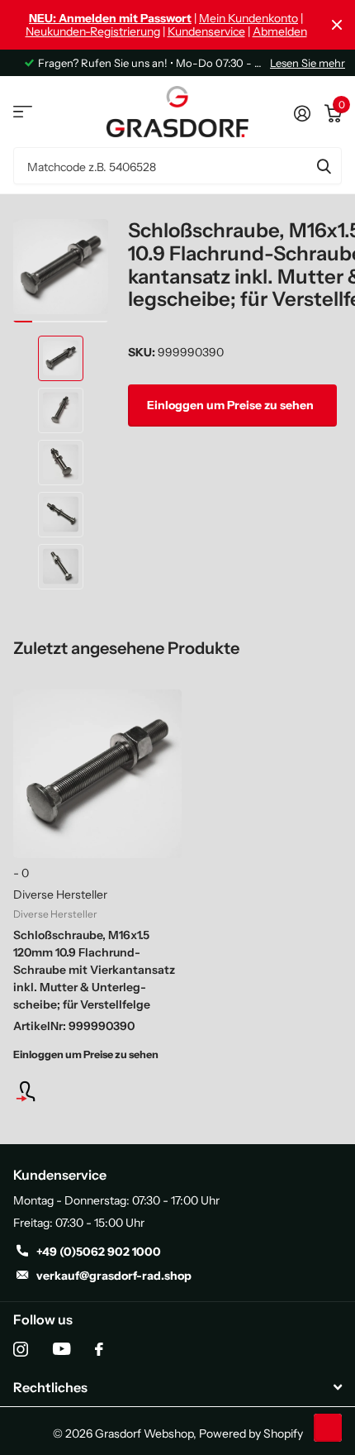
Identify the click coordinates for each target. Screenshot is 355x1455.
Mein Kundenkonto (248, 18)
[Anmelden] (301, 111)
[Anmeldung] (97, 1091)
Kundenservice (206, 31)
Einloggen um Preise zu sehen (231, 405)
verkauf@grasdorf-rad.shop (114, 1275)
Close (337, 25)
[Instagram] (20, 1349)
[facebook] (99, 1349)
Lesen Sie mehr (307, 62)
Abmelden (280, 31)
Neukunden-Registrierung (93, 31)
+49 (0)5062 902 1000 (98, 1251)
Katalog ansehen (22, 112)
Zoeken (323, 165)
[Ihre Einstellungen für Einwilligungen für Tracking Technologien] (328, 1428)
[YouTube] (61, 1349)
